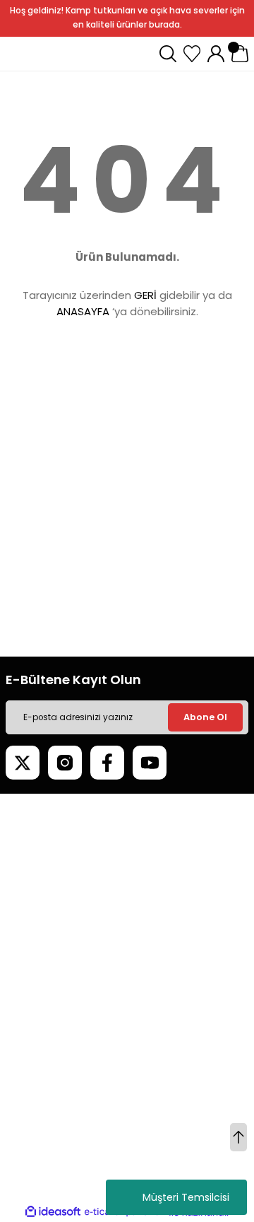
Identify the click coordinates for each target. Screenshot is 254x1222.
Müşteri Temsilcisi (186, 1197)
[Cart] (239, 53)
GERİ (145, 295)
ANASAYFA (82, 311)
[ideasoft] (53, 1212)
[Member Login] (215, 53)
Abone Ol (205, 717)
